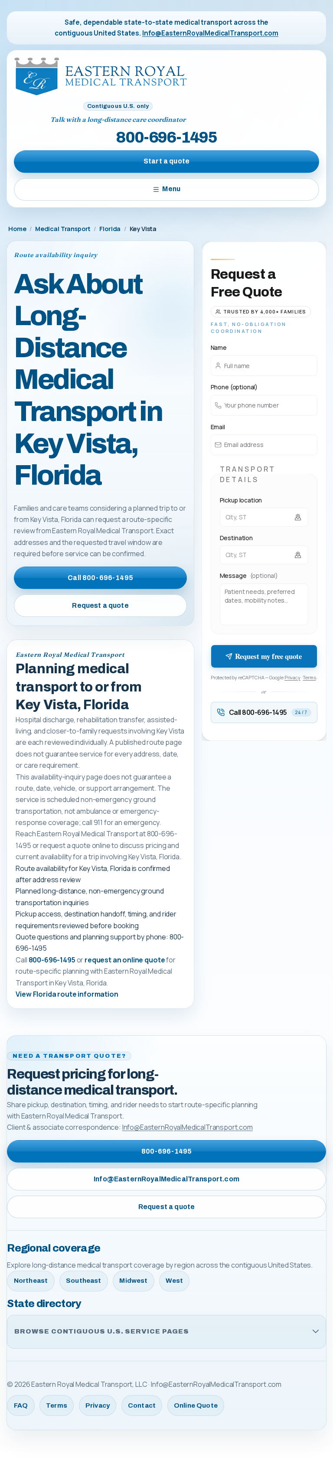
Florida (110, 229)
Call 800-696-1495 (100, 577)
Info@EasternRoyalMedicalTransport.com (210, 33)
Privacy (292, 677)
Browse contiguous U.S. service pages (101, 1331)
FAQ (21, 1405)
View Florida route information (67, 994)
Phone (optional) (234, 387)
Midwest (133, 1280)
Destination (236, 538)
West (174, 1280)
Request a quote (100, 605)
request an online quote (125, 960)
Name (219, 347)
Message (249, 575)
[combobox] (264, 517)
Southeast (83, 1280)
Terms (309, 677)
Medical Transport (63, 229)
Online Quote (196, 1405)
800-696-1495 (166, 137)
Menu (171, 188)
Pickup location (241, 500)
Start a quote (166, 161)
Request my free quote (268, 656)
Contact (142, 1405)
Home (17, 229)
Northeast (31, 1280)
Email (218, 427)
